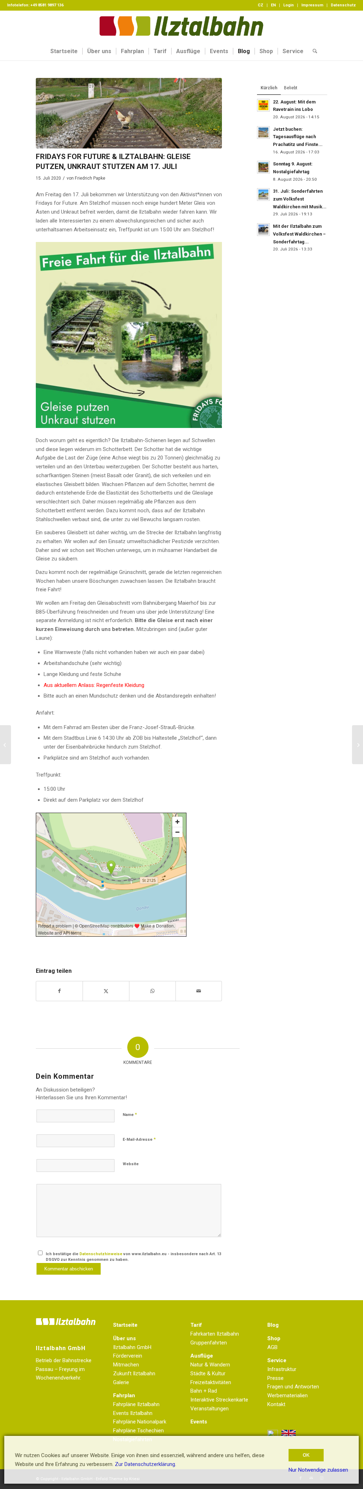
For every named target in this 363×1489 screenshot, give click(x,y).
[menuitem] (260, 5)
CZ (260, 5)
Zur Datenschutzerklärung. (145, 1464)
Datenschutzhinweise (100, 1254)
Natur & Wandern (210, 1364)
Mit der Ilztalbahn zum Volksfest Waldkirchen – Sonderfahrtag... (299, 234)
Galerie (121, 1382)
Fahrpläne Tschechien (138, 1430)
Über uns (124, 1338)
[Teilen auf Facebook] (59, 991)
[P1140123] (129, 113)
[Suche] (312, 51)
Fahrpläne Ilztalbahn (136, 1404)
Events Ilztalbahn (132, 1413)
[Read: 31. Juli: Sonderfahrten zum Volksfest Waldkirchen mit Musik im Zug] (263, 194)
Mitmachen (126, 1364)
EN (273, 5)
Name (130, 1114)
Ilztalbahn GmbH (132, 1347)
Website (131, 1164)
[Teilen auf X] (106, 991)
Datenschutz (343, 5)
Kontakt (276, 1404)
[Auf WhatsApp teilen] (152, 991)
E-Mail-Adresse (139, 1139)
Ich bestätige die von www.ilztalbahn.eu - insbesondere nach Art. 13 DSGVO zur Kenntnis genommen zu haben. (133, 1257)
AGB (272, 1347)
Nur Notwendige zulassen (318, 1470)
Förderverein (127, 1356)
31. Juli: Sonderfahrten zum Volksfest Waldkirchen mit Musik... (299, 198)
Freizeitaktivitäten (210, 1382)
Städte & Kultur (207, 1373)
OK (306, 1455)
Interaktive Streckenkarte (219, 1400)
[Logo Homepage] (181, 27)
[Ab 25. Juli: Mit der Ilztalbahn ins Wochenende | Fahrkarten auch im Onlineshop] (357, 744)
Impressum (312, 5)
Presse (275, 1378)
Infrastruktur (281, 1369)
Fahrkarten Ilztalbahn (214, 1334)
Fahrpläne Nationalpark (139, 1422)
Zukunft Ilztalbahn (134, 1373)
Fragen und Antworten (293, 1386)
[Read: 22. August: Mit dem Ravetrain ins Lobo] (263, 105)
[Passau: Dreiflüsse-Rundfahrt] (5, 744)
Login (288, 5)
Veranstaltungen (209, 1408)
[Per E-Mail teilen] (199, 991)
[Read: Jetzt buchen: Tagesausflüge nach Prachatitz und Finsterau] (263, 132)
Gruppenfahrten (208, 1342)
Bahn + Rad (203, 1391)
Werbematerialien (287, 1395)
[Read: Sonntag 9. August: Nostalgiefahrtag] (263, 167)
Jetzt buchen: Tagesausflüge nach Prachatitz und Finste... (298, 136)
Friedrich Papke (90, 178)
